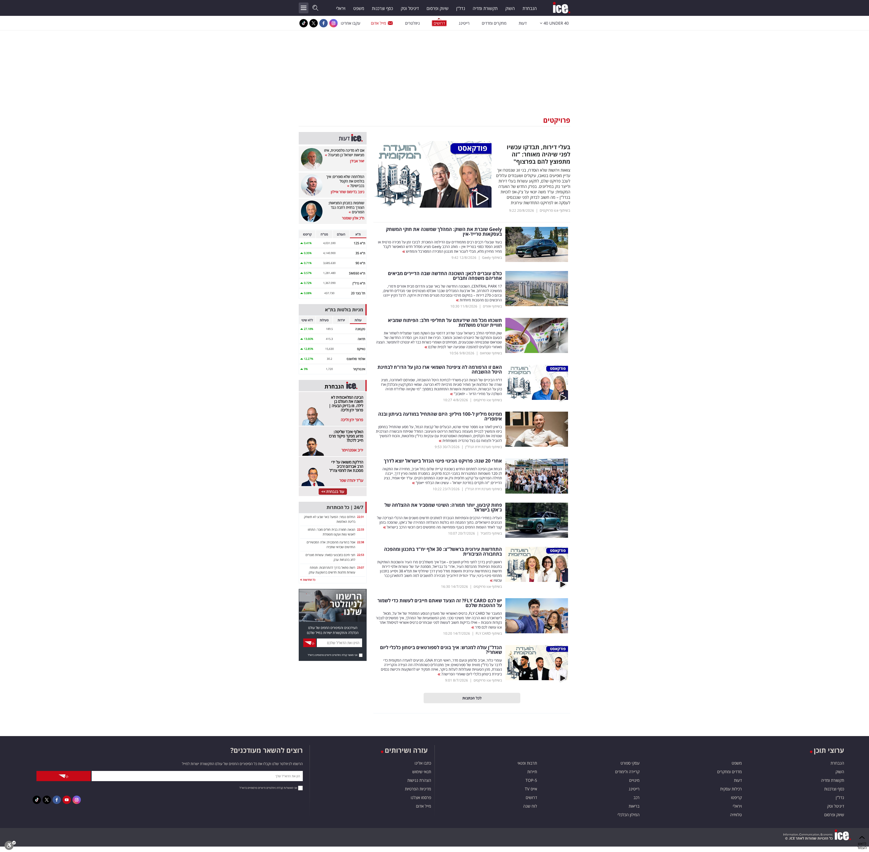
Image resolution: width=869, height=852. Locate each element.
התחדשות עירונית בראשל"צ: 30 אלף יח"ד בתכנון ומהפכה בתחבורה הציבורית (443, 551)
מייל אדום (378, 23)
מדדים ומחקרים (729, 771)
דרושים (531, 797)
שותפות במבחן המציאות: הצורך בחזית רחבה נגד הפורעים (346, 207)
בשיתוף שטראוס (491, 353)
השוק (510, 8)
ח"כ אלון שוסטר (353, 218)
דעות (523, 23)
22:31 (360, 517)
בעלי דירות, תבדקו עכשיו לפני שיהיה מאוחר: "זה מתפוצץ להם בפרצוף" (538, 154)
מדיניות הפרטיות (418, 789)
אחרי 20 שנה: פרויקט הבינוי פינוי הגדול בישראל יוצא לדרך (443, 460)
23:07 (360, 567)
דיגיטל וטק (410, 8)
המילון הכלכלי (629, 814)
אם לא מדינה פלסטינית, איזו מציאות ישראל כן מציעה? (344, 152)
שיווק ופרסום (438, 8)
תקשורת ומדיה (485, 8)
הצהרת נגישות (419, 780)
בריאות (634, 806)
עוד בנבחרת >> (332, 491)
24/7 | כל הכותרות (345, 507)
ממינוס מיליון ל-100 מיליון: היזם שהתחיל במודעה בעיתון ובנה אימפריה (440, 416)
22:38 (360, 542)
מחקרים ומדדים (494, 23)
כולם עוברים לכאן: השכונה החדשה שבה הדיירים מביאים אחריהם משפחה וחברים (445, 276)
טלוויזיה (736, 814)
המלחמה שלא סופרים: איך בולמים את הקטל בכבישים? (345, 181)
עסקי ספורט (630, 763)
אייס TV (531, 789)
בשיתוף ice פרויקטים (555, 210)
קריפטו (736, 797)
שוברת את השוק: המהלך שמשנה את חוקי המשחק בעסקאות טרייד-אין (444, 231)
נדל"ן (460, 8)
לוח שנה (530, 806)
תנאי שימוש (421, 771)
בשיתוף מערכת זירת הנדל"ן (483, 446)
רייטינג (464, 23)
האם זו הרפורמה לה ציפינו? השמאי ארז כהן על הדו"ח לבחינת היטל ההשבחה (439, 369)
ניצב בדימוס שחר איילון (347, 191)
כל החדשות (308, 580)
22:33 (360, 529)
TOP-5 (531, 780)
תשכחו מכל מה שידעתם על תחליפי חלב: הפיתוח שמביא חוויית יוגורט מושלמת (445, 322)
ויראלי (341, 8)
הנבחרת (530, 8)
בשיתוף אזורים (492, 306)
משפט (358, 8)
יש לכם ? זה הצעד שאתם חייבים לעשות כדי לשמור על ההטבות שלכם (439, 603)
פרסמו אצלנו (421, 797)
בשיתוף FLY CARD (489, 633)
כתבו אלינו (423, 763)
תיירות (532, 771)
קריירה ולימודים (627, 771)
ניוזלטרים (412, 23)
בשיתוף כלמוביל (491, 533)
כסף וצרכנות (382, 8)
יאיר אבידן (357, 160)
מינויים (634, 780)
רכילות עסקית (731, 789)
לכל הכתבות (472, 698)
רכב (636, 797)
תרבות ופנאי (527, 763)
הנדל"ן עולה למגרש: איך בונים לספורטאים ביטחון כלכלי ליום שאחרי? (441, 650)
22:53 (360, 555)
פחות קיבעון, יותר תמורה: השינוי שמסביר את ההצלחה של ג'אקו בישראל (443, 507)
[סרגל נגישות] (10, 846)
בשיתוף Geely (492, 257)
